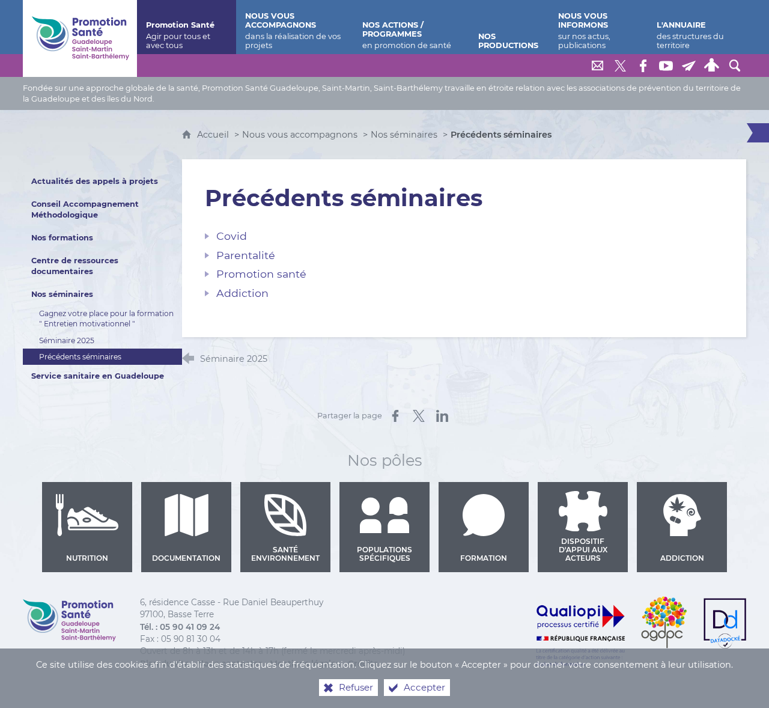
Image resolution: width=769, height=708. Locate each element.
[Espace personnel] (712, 65)
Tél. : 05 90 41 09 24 (180, 627)
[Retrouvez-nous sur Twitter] (620, 65)
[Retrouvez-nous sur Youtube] (666, 65)
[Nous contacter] (597, 65)
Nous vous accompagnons (299, 134)
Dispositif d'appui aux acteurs (583, 550)
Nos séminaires (404, 134)
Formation (483, 558)
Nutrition (87, 558)
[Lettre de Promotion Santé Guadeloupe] (689, 65)
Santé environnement (285, 554)
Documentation (186, 558)
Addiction (682, 558)
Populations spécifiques (384, 554)
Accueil (214, 134)
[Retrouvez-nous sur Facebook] (643, 65)
